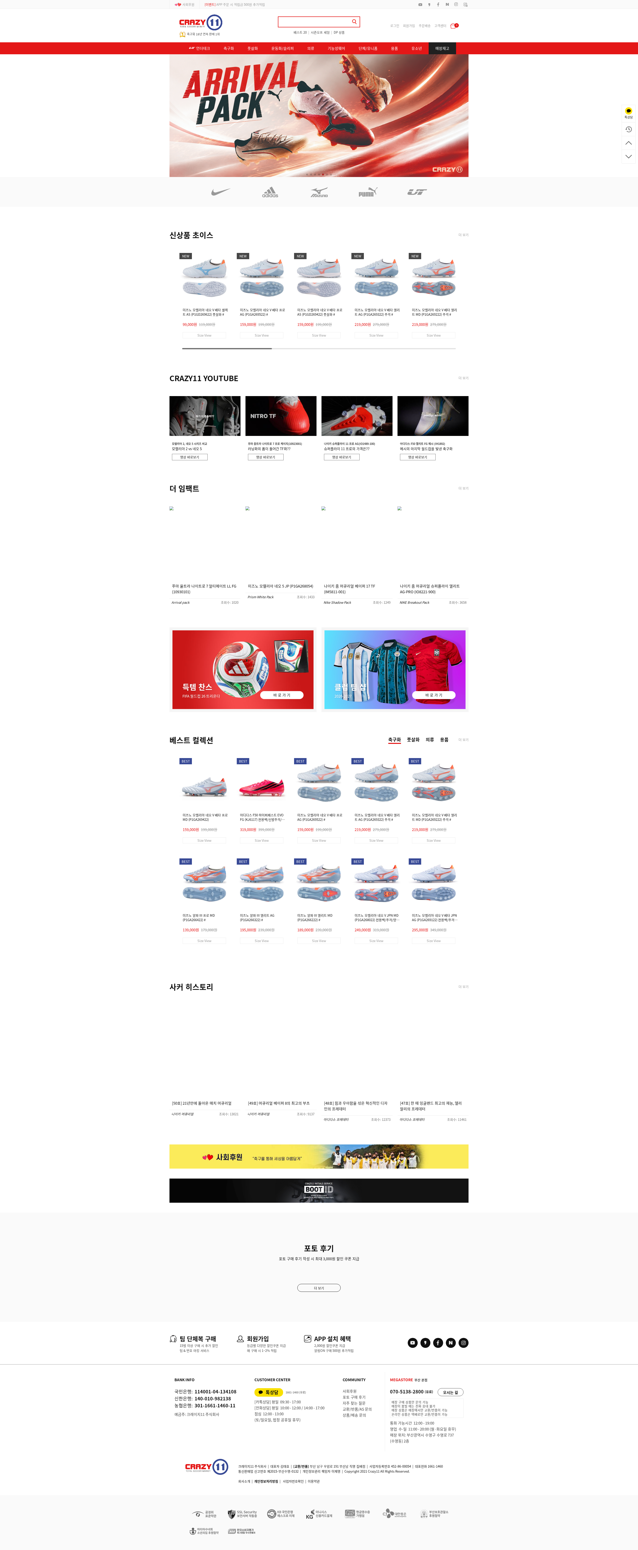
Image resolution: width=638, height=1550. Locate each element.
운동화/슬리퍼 (282, 48)
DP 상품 (339, 32)
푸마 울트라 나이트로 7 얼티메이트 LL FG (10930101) (204, 589)
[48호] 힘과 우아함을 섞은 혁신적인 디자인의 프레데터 (356, 1106)
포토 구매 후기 (354, 1397)
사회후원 (188, 4)
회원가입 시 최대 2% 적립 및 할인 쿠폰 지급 (240, 4)
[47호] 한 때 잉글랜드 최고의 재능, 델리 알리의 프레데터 (431, 1106)
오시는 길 (450, 1392)
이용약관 (314, 1481)
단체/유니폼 (368, 48)
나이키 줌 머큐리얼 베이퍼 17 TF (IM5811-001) (349, 589)
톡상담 (272, 1392)
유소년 (416, 48)
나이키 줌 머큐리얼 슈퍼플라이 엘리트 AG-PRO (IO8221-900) (430, 589)
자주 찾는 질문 (354, 1403)
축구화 (229, 48)
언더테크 (202, 48)
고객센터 (440, 25)
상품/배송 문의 (354, 1415)
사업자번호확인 (293, 1481)
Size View (204, 335)
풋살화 (252, 48)
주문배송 (425, 25)
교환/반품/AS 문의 (357, 1409)
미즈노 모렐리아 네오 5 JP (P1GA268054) (280, 586)
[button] (307, 175)
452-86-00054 (401, 1466)
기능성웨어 (336, 48)
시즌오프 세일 (320, 32)
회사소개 (244, 1481)
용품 (394, 48)
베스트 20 (300, 32)
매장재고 (442, 48)
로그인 (394, 25)
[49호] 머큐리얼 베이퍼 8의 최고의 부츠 (279, 1103)
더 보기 (464, 234)
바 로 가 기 (281, 695)
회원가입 (409, 25)
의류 (310, 48)
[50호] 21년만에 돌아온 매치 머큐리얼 (202, 1103)
